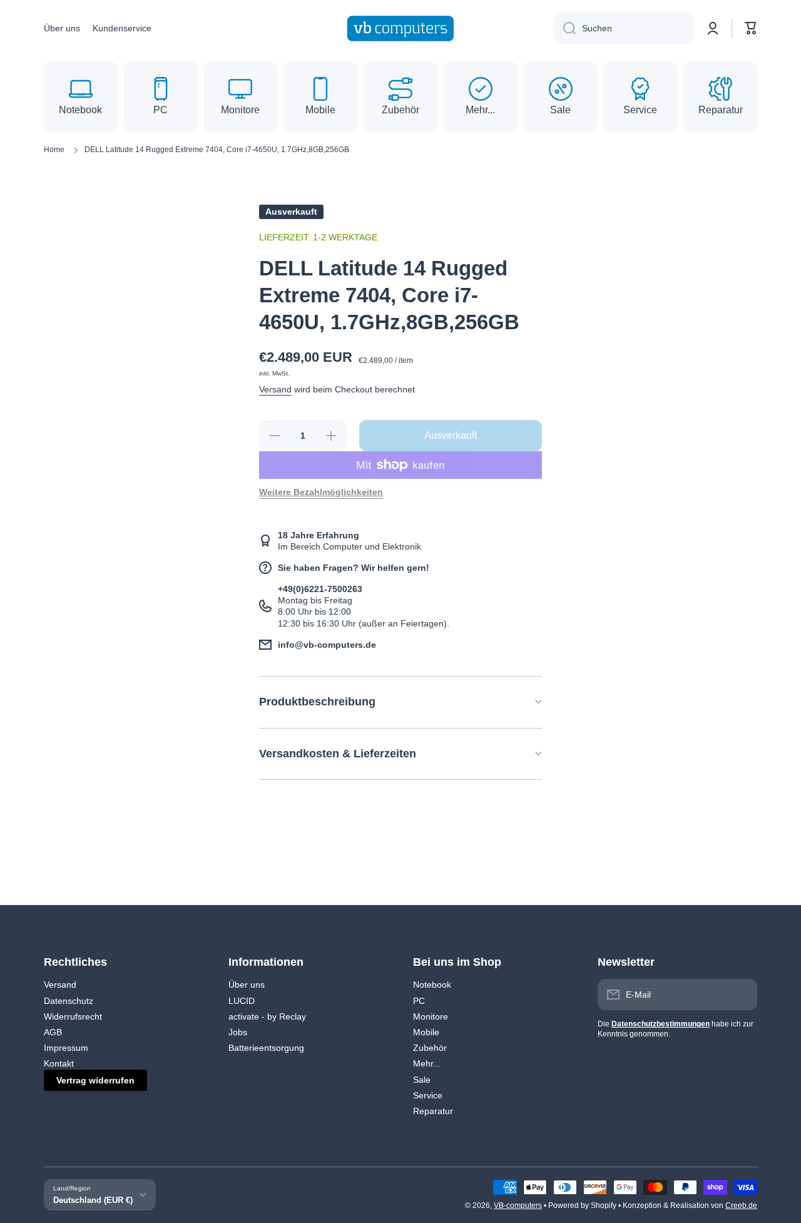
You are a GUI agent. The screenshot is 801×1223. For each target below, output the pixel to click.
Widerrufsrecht (73, 1016)
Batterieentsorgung (266, 1048)
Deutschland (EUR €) (93, 1200)
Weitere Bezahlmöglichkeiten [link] (321, 492)
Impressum (66, 1048)
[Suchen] (565, 28)
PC (419, 1001)
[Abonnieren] (741, 994)
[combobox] (624, 28)
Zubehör (430, 1048)
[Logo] (400, 28)
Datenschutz (68, 1001)
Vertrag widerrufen (95, 1080)
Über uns (246, 985)
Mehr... (427, 1063)
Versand (275, 389)
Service (427, 1095)
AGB (53, 1032)
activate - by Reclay (267, 1016)
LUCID (241, 1001)
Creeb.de (741, 1205)
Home (54, 149)
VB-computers (518, 1205)
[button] (751, 28)
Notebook (432, 985)
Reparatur (433, 1111)
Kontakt (59, 1063)
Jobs (237, 1032)
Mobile (426, 1032)
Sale (422, 1080)
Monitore (430, 1016)
